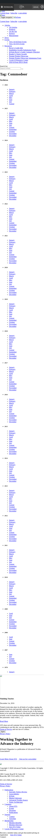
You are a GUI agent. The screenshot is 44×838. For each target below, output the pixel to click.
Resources (8, 46)
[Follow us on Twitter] (9, 837)
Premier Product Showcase (18, 56)
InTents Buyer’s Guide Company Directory (24, 52)
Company (8, 804)
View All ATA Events (16, 44)
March (11, 93)
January (12, 89)
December (12, 136)
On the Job (13, 31)
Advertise (12, 819)
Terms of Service (6, 729)
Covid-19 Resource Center (18, 60)
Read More (4, 721)
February (12, 91)
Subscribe (13, 13)
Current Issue (4, 13)
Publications (9, 790)
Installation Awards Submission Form (22, 50)
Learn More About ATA (8, 759)
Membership (9, 821)
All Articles (13, 27)
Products (12, 29)
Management (13, 36)
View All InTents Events (18, 42)
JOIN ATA (35, 7)
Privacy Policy (5, 734)
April (11, 96)
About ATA (13, 806)
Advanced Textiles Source (18, 800)
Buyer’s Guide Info (16, 48)
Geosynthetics (14, 794)
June (10, 100)
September (13, 129)
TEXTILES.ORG (8, 7)
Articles (7, 25)
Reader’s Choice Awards (18, 54)
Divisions (12, 810)
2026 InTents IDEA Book (18, 62)
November (13, 134)
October (12, 132)
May (10, 98)
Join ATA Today (15, 827)
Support (7, 814)
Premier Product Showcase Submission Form (25, 58)
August (11, 104)
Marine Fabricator (15, 798)
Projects (12, 33)
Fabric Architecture (16, 802)
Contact (12, 817)
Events (7, 40)
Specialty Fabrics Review (18, 792)
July (10, 102)
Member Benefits (15, 823)
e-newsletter (22, 13)
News (7, 38)
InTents (11, 796)
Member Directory (15, 825)
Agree (3, 731)
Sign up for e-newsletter (27, 759)
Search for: (4, 66)
